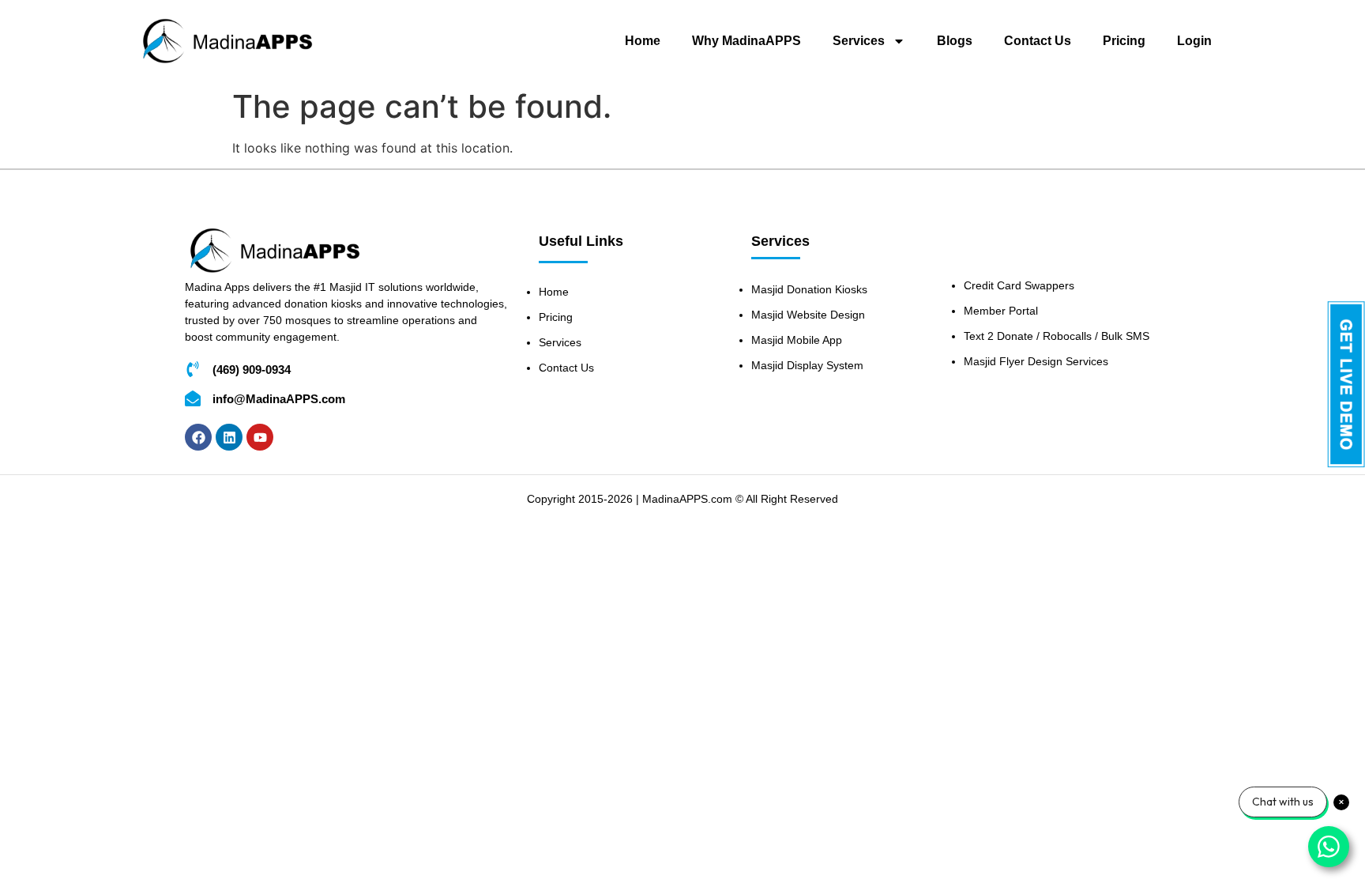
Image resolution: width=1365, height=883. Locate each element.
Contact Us (1037, 40)
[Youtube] (259, 437)
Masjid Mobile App (796, 340)
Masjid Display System (807, 365)
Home (642, 40)
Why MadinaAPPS (746, 40)
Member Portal (1001, 310)
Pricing (1124, 40)
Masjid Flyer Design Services (1036, 361)
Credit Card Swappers (1019, 285)
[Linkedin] (229, 437)
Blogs (954, 40)
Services (859, 40)
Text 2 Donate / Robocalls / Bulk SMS (1056, 336)
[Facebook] (198, 437)
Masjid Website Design (808, 314)
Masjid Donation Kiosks (809, 289)
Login (1194, 40)
